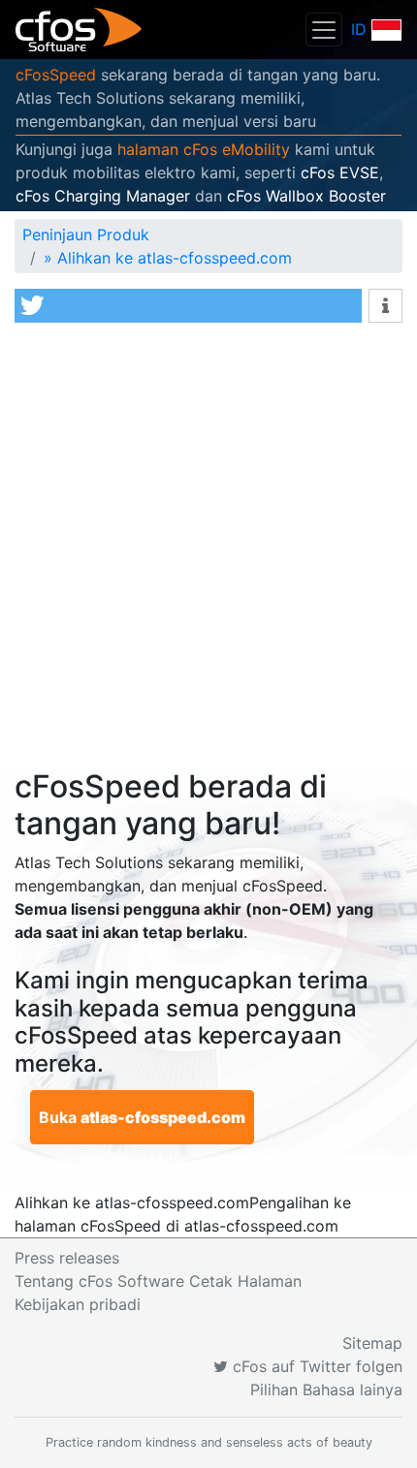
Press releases (67, 1257)
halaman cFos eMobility (203, 149)
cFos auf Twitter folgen (315, 1366)
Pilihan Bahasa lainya (326, 1389)
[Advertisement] (208, 550)
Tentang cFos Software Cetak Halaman (158, 1281)
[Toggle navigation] (323, 30)
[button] (188, 306)
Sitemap (372, 1343)
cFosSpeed (56, 74)
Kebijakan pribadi (78, 1304)
